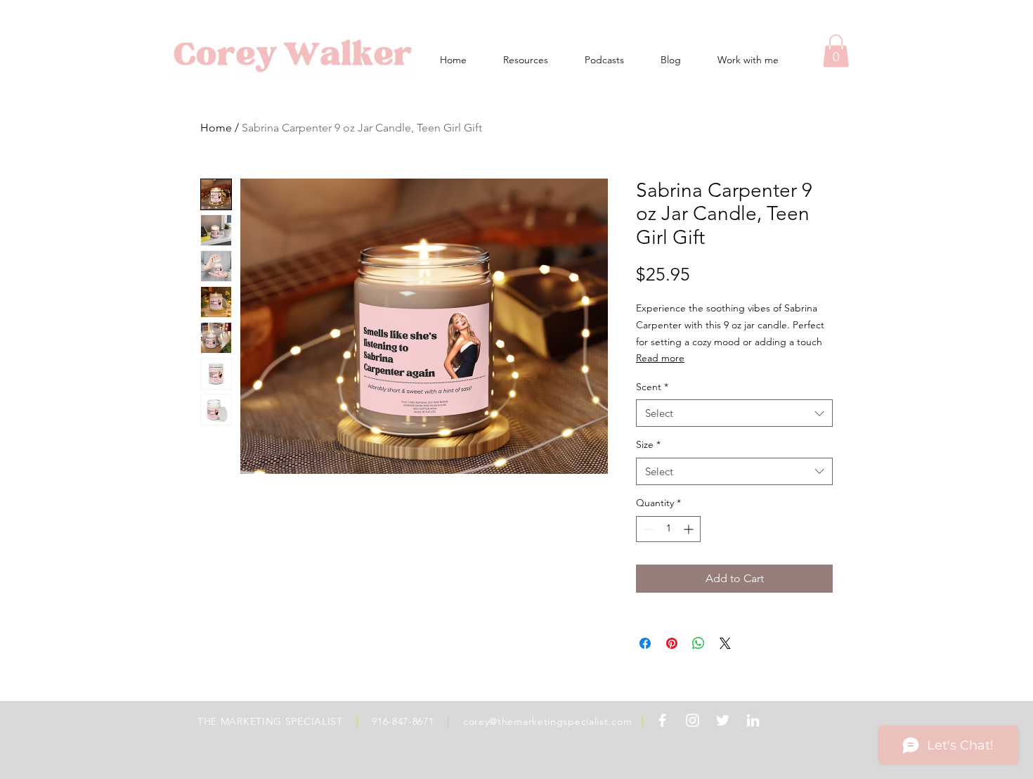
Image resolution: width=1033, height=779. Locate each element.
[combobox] (734, 413)
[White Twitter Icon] (723, 720)
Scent (652, 386)
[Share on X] (725, 643)
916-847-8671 (403, 721)
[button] (836, 50)
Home (216, 127)
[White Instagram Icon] (692, 720)
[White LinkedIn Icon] (753, 720)
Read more (660, 358)
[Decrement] (647, 529)
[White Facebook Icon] (662, 720)
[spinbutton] (668, 529)
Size (648, 444)
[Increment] (690, 529)
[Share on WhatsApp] (698, 643)
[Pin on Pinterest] (671, 643)
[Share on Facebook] (645, 643)
